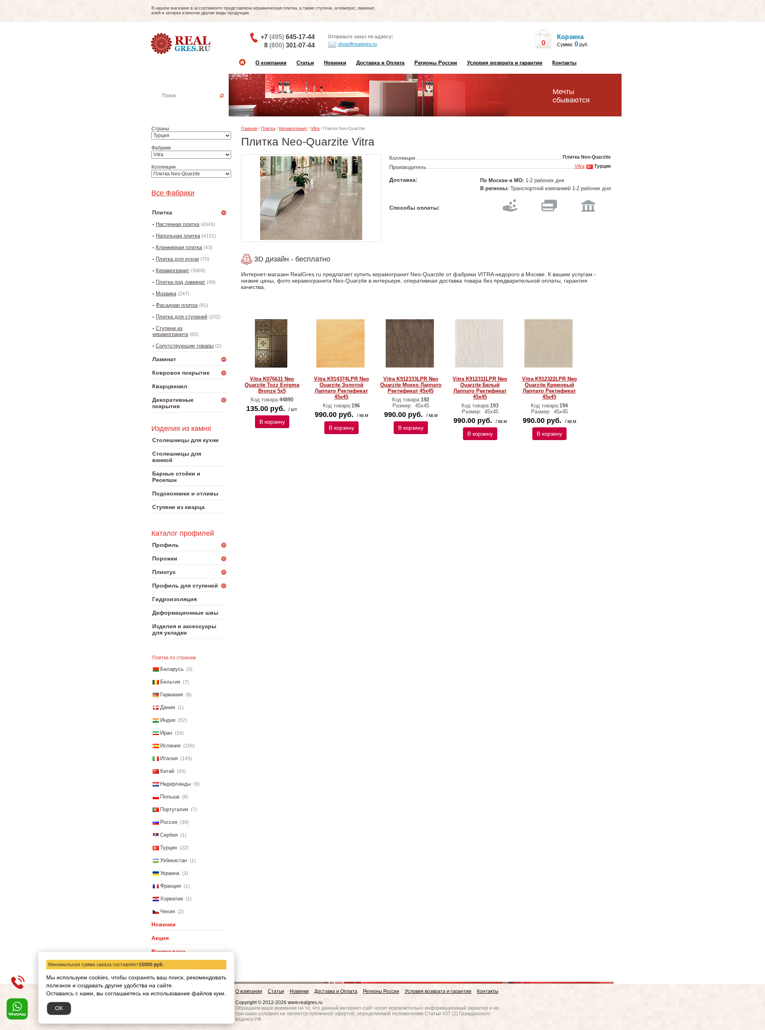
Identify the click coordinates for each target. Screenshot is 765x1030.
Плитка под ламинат (180, 282)
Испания (170, 746)
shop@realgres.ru (357, 44)
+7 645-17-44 (288, 36)
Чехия (167, 911)
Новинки (335, 63)
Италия (169, 758)
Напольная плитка (178, 236)
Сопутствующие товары (185, 346)
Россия (168, 822)
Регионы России (435, 63)
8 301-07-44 (289, 45)
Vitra (315, 128)
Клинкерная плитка (179, 247)
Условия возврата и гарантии (504, 63)
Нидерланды (175, 784)
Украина (169, 873)
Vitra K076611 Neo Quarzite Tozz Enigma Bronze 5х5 (272, 385)
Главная (249, 128)
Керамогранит (172, 270)
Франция (170, 886)
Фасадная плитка (177, 305)
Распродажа (168, 951)
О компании (270, 63)
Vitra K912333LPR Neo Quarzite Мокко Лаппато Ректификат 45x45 (410, 385)
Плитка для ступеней (181, 317)
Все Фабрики (172, 193)
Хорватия (171, 899)
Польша (169, 797)
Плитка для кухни (177, 259)
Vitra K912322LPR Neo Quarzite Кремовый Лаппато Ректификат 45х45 (549, 388)
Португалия (174, 809)
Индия (167, 720)
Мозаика (166, 294)
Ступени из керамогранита (170, 331)
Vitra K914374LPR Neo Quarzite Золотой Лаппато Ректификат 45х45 (341, 388)
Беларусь (172, 669)
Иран (166, 733)
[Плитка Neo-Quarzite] (311, 198)
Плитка (268, 128)
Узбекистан (173, 860)
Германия (171, 695)
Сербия (169, 835)
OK (59, 1008)
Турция (168, 848)
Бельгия (170, 682)
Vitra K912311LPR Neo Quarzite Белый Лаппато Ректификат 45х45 (480, 388)
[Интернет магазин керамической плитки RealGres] (181, 44)
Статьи (305, 63)
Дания (167, 707)
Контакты (564, 63)
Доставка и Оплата (380, 63)
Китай (167, 771)
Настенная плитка (198, 106)
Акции (160, 938)
